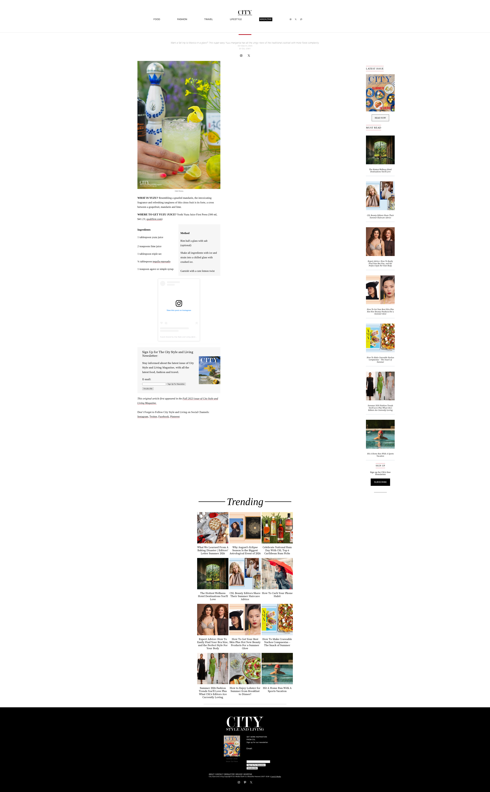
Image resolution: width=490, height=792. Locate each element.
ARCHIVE (239, 774)
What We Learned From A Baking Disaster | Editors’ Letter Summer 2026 (212, 550)
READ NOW (380, 117)
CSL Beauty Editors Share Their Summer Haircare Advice (380, 216)
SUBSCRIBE (380, 482)
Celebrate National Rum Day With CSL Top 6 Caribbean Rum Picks (277, 550)
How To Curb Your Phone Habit (277, 595)
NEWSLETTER (229, 774)
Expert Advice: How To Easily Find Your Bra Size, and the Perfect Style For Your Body (380, 263)
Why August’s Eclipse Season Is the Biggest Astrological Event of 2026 (245, 550)
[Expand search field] (301, 19)
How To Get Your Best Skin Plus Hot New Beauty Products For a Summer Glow (380, 311)
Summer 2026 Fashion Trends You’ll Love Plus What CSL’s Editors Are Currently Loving (380, 407)
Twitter (153, 416)
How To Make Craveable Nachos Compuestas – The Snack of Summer (380, 359)
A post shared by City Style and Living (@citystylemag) (182, 337)
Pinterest (175, 416)
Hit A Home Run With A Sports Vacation (380, 455)
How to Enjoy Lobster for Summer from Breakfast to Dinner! (245, 691)
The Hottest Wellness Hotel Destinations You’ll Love (380, 170)
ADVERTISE (248, 774)
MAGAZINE (266, 19)
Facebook (163, 416)
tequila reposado (161, 261)
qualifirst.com (154, 219)
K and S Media (276, 776)
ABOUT (211, 774)
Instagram (142, 416)
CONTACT (219, 774)
